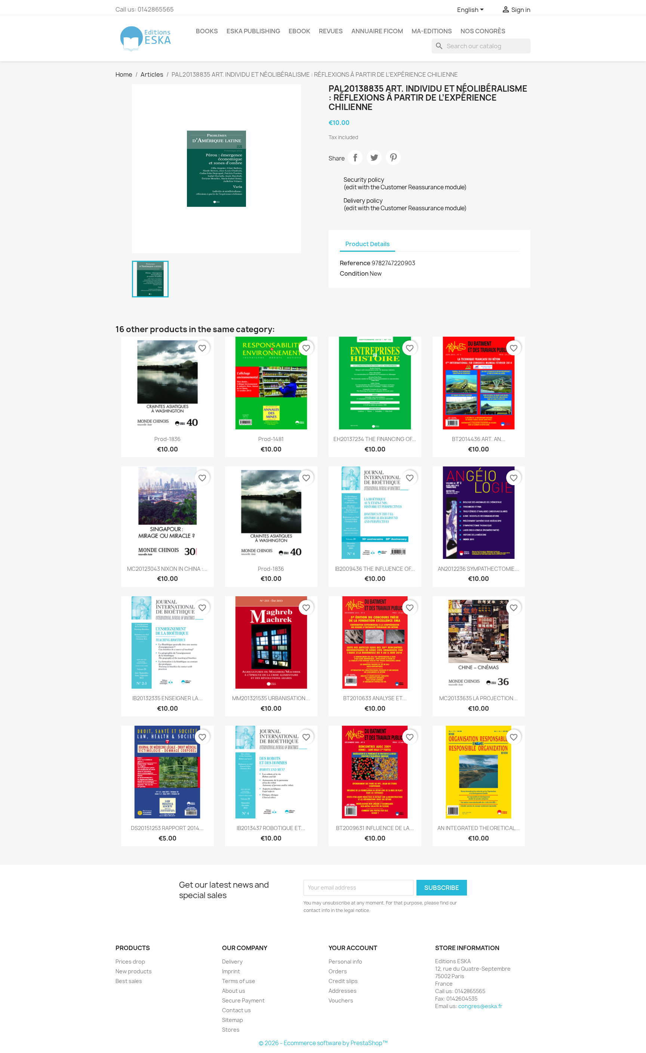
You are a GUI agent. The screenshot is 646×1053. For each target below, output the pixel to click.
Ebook (299, 31)
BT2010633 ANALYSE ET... (375, 698)
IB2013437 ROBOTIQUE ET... (271, 828)
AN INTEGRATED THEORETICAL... (478, 828)
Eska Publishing (253, 31)
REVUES (331, 31)
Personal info (345, 961)
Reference (355, 263)
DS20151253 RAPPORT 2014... (167, 828)
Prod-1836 (167, 439)
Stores (231, 1029)
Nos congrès (483, 31)
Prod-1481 (271, 439)
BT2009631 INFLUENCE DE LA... (375, 828)
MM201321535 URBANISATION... (271, 698)
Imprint (231, 971)
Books (207, 31)
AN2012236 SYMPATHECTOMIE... (478, 568)
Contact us (236, 1010)
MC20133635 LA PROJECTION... (478, 698)
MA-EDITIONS (432, 31)
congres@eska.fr (480, 1006)
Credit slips (343, 981)
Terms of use (238, 981)
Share (355, 157)
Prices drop (130, 961)
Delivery (232, 961)
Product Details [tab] (367, 244)
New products (134, 971)
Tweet (374, 157)
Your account (353, 948)
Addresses (343, 990)
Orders (338, 971)
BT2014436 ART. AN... (478, 439)
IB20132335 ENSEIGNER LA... (167, 698)
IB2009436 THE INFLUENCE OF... (375, 568)
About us (233, 990)
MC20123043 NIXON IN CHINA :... (167, 568)
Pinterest (393, 157)
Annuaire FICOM (377, 31)
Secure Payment (243, 1000)
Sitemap (232, 1019)
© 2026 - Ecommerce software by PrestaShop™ (323, 1043)
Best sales (129, 981)
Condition (354, 273)
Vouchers (341, 1000)
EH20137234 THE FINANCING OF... (374, 439)
